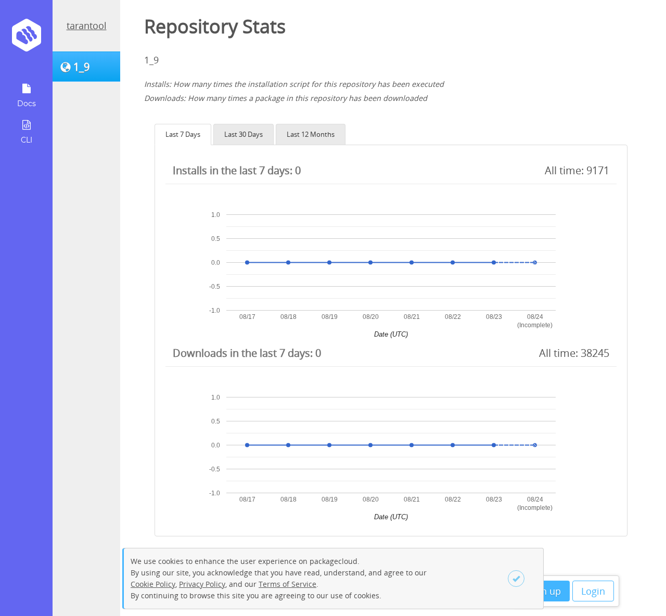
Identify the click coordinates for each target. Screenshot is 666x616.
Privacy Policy (202, 584)
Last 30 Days (243, 134)
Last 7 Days (182, 134)
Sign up (544, 591)
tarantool (87, 25)
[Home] (26, 38)
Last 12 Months (311, 134)
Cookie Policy (153, 584)
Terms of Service (287, 584)
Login (593, 591)
